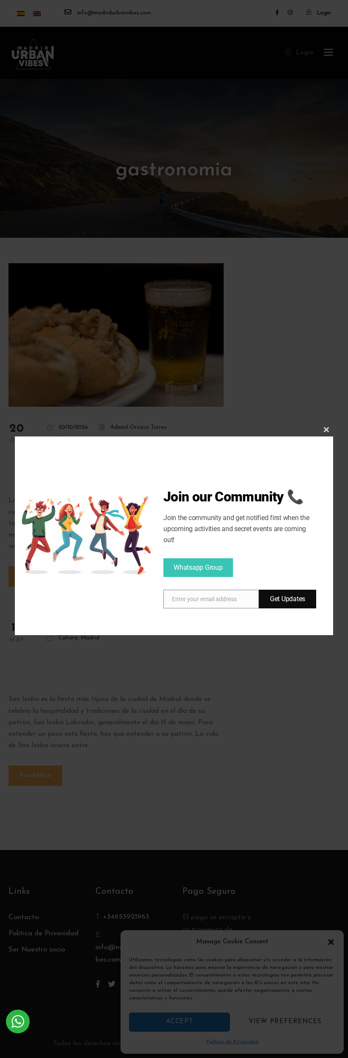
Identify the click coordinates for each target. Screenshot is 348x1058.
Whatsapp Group (198, 567)
